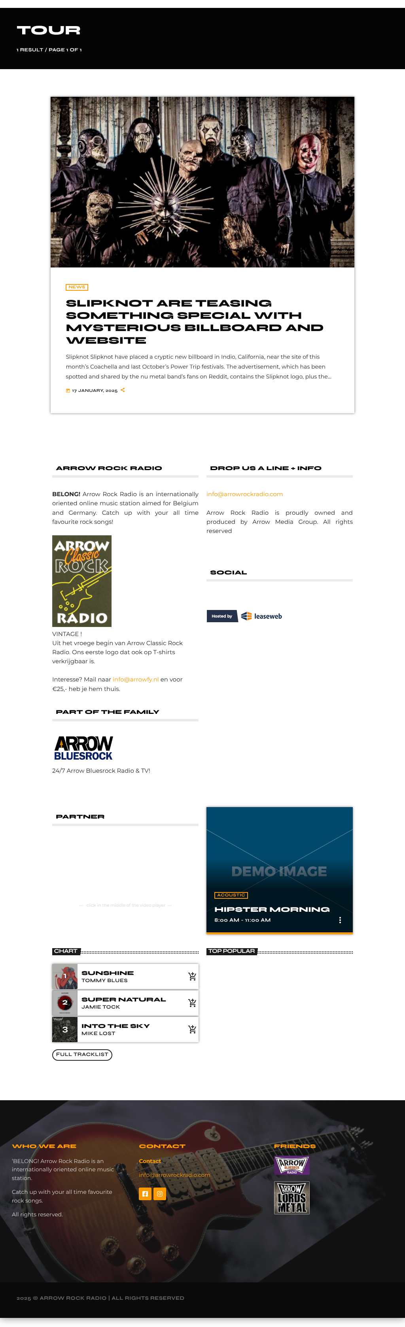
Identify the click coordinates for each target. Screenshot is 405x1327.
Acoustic (231, 895)
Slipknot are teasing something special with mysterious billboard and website (195, 321)
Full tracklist (82, 1054)
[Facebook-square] (145, 1194)
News (76, 287)
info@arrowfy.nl (136, 679)
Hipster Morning (272, 909)
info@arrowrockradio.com (244, 494)
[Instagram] (159, 1194)
